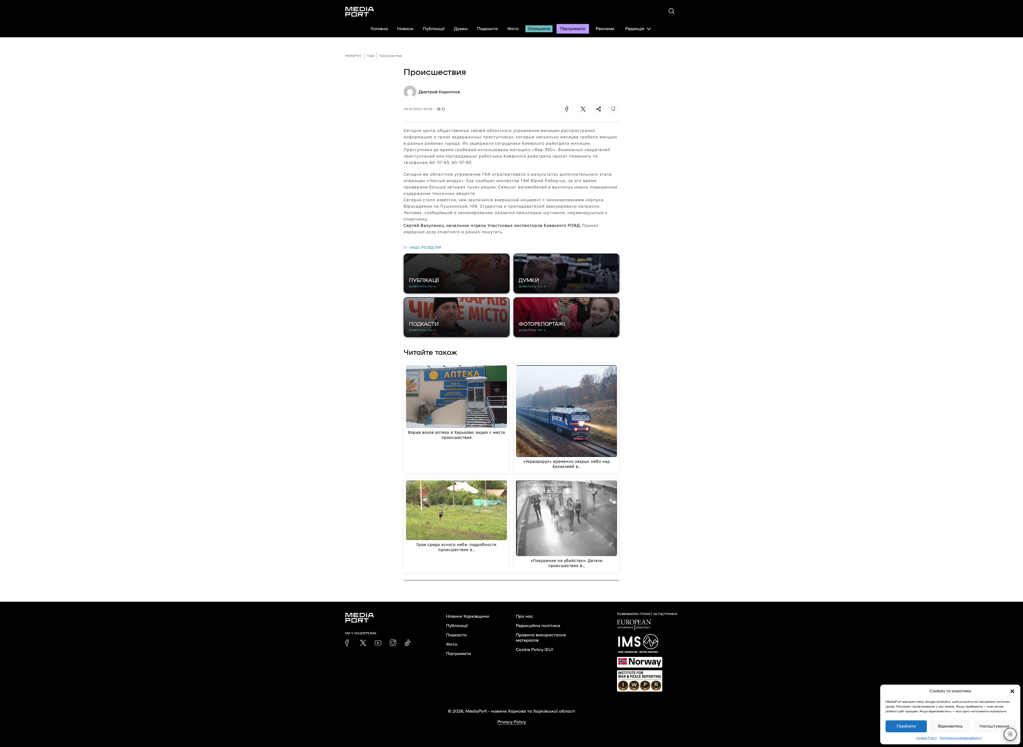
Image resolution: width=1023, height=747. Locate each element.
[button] (1012, 691)
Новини (405, 29)
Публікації (434, 29)
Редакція (634, 29)
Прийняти (906, 726)
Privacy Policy (511, 722)
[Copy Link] (614, 109)
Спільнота (539, 29)
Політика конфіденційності (961, 738)
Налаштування (994, 726)
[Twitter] (583, 109)
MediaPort (353, 55)
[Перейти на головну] (359, 11)
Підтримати (572, 29)
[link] (348, 642)
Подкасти (487, 29)
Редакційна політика (538, 626)
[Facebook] (567, 109)
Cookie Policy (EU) (534, 650)
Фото (513, 29)
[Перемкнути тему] (1010, 734)
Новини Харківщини (467, 616)
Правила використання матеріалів (541, 637)
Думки (461, 29)
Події (371, 55)
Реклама (605, 29)
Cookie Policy (926, 738)
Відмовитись (950, 726)
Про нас (524, 616)
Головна (379, 29)
